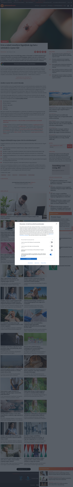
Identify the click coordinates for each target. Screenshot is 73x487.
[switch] (51, 242)
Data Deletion (30, 262)
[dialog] (37, 243)
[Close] (57, 224)
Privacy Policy (43, 262)
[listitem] (37, 239)
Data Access (37, 262)
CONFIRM (28, 258)
